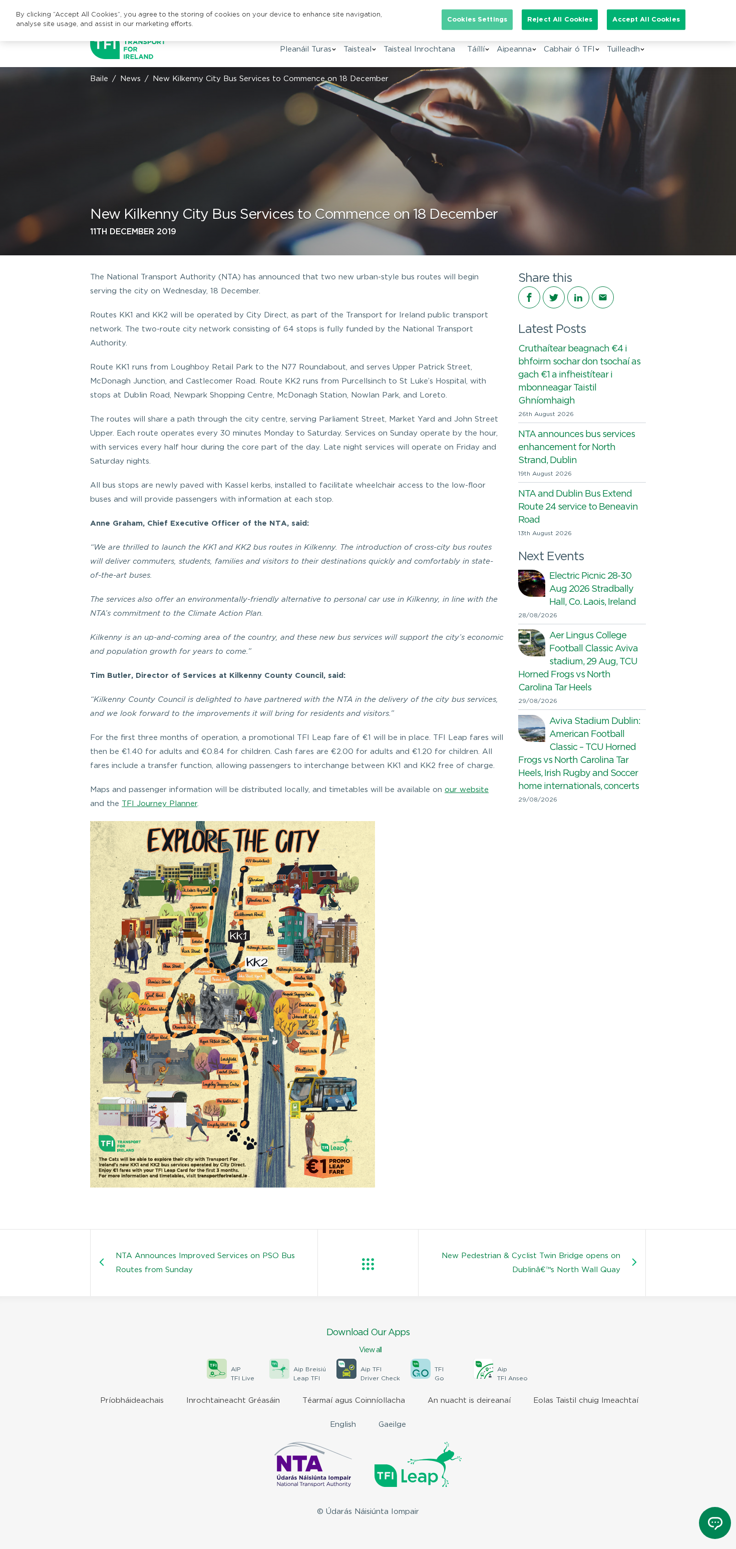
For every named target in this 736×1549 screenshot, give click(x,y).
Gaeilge (392, 1424)
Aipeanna (514, 49)
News (130, 79)
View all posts (368, 1264)
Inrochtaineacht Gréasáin (233, 1400)
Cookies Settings (477, 20)
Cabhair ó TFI (569, 49)
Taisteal (357, 49)
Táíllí (476, 49)
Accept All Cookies (645, 20)
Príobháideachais (132, 1400)
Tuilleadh (623, 49)
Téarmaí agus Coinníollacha (353, 1400)
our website (467, 790)
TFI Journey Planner (159, 804)
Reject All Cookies (559, 20)
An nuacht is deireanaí (469, 1400)
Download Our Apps (368, 1341)
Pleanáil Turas (305, 49)
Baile (99, 79)
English (343, 1424)
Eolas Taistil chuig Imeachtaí (585, 1400)
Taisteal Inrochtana (419, 49)
